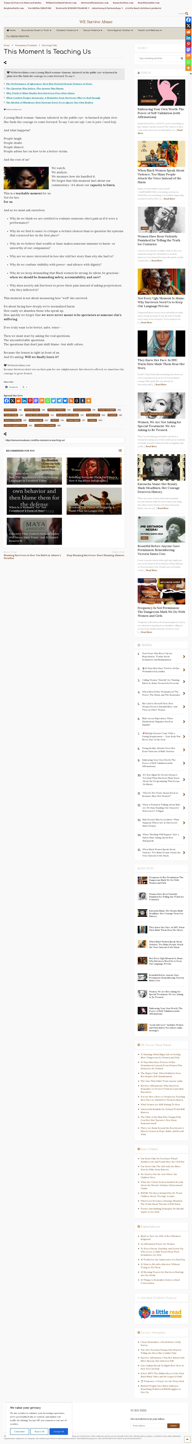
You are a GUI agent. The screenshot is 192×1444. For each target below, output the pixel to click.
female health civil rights (156, 414)
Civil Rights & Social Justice (157, 600)
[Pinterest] (30, 400)
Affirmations (149, 101)
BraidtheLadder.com (148, 2)
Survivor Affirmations (153, 1332)
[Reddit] (18, 400)
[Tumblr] (82, 400)
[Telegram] (59, 400)
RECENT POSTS (146, 868)
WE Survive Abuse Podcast (156, 1045)
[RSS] (71, 400)
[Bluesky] (65, 400)
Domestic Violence (66, 30)
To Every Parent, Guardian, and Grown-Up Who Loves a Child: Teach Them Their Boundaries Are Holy (162, 1251)
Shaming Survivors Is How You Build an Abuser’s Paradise (32, 557)
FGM (144, 352)
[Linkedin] (24, 400)
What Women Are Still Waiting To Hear (160, 1104)
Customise (19, 1431)
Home (13, 30)
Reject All (39, 1431)
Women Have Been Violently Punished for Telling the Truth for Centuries (159, 240)
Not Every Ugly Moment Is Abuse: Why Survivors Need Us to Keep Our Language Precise (161, 302)
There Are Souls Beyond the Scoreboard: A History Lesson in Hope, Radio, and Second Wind (162, 1131)
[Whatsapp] (47, 400)
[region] (39, 1420)
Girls (144, 538)
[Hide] (191, 74)
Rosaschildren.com (123, 2)
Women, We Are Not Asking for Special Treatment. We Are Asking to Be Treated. (159, 426)
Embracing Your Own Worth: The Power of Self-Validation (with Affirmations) (161, 113)
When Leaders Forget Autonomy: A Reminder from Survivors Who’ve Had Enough (53, 97)
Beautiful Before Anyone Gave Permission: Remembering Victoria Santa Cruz (159, 550)
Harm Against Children (119, 30)
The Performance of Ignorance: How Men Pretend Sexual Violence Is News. (49, 83)
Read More (169, 199)
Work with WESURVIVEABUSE (71, 8)
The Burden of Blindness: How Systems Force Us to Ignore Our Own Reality (49, 102)
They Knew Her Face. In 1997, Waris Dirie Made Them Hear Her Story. (161, 364)
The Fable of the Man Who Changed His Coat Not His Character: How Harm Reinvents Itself (161, 1120)
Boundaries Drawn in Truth (35, 30)
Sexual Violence (91, 30)
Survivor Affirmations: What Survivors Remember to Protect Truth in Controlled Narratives (162, 1088)
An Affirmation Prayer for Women (157, 1244)
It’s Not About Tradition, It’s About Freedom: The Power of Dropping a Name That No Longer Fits (91, 507)
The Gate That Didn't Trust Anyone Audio (162, 1081)
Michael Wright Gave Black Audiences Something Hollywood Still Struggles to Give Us (161, 1389)
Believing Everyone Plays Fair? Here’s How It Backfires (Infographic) (93, 478)
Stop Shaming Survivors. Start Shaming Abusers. (96, 555)
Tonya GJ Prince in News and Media (22, 2)
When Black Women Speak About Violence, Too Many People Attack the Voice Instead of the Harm (161, 176)
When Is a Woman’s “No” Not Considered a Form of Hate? (27, 509)
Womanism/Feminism (152, 162)
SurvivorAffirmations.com (94, 2)
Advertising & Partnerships (106, 8)
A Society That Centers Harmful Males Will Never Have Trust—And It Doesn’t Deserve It (34, 537)
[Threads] (77, 400)
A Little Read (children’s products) (143, 8)
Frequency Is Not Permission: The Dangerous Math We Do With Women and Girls (161, 612)
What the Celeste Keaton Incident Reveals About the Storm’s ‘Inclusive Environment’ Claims (162, 1185)
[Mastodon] (36, 400)
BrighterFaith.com (14, 8)
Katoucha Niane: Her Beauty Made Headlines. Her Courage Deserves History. (159, 488)
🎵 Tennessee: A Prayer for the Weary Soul (162, 1381)
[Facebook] (6, 400)
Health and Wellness (148, 30)
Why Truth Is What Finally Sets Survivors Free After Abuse (40, 93)
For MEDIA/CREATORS (39, 8)
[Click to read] (94, 471)
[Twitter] (53, 400)
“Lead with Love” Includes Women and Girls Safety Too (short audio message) (166, 1028)
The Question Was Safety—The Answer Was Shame (35, 88)
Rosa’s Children (149, 1149)
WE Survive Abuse (95, 21)
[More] (88, 400)
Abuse (145, 228)
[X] (12, 400)
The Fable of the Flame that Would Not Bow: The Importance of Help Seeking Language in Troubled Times (34, 477)
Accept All (59, 1431)
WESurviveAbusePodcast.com (61, 2)
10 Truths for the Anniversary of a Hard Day (163, 1259)
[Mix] (41, 400)
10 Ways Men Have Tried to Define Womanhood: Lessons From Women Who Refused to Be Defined (161, 1065)
